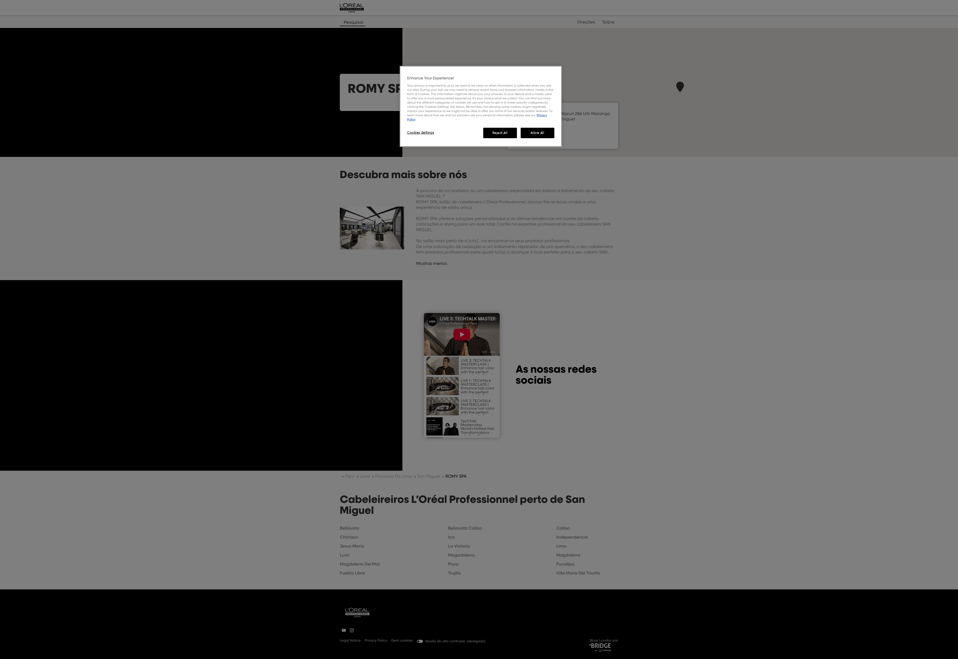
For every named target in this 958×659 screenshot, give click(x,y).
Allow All (537, 133)
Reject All (499, 133)
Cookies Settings (420, 132)
